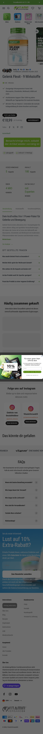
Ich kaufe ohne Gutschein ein (32, 375)
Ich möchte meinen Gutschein (32, 371)
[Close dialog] (41, 356)
